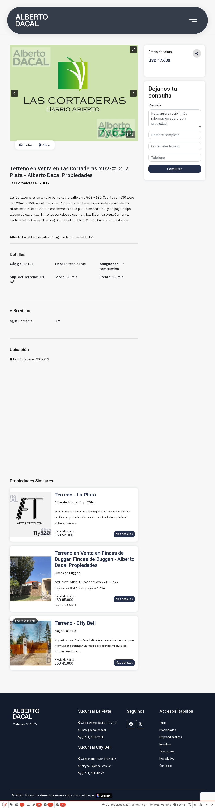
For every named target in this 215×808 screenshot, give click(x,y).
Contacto (165, 766)
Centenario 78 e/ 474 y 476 (98, 759)
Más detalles (124, 534)
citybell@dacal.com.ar (96, 766)
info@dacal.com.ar (93, 730)
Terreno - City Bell (75, 623)
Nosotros (165, 744)
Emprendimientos (170, 737)
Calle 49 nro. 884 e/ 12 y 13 (98, 723)
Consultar (174, 169)
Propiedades (167, 730)
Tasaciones (166, 751)
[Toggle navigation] (192, 20)
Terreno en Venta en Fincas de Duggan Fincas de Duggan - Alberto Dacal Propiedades (95, 559)
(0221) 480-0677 (92, 773)
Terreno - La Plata (75, 495)
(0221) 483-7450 (92, 737)
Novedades (166, 758)
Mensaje (154, 105)
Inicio (162, 723)
